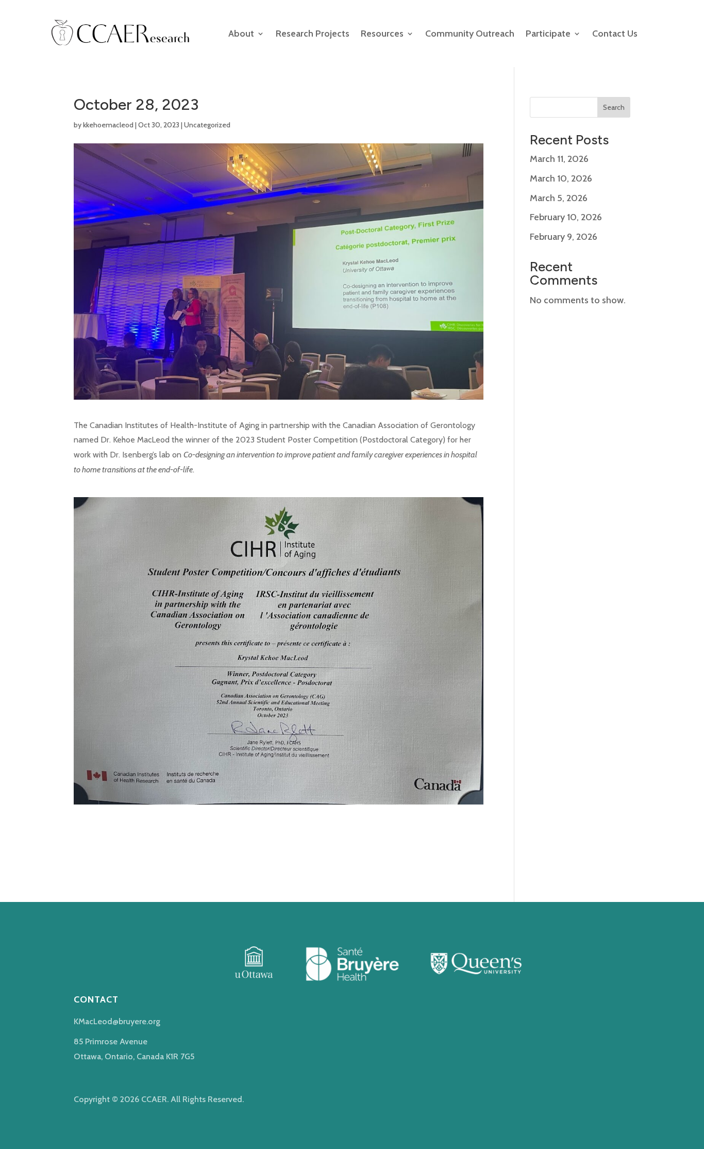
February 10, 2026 (566, 217)
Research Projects (312, 33)
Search (614, 107)
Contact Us (615, 33)
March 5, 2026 (559, 198)
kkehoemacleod (108, 124)
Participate (548, 33)
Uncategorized (207, 124)
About (241, 33)
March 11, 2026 (559, 159)
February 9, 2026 (563, 236)
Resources (382, 33)
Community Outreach (469, 33)
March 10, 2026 (561, 178)
